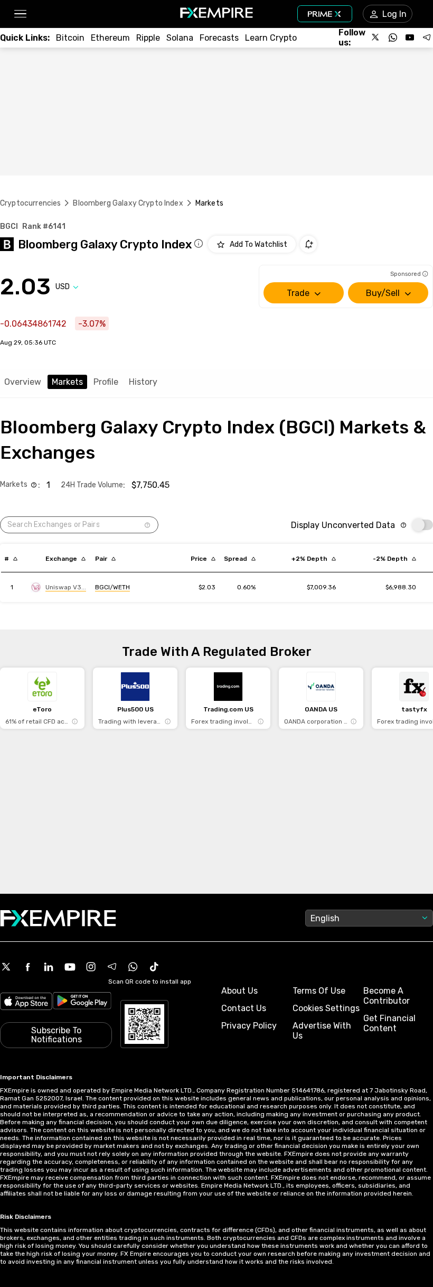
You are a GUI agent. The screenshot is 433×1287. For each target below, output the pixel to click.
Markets (67, 382)
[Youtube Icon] (69, 966)
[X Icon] (6, 966)
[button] (19, 14)
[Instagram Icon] (90, 966)
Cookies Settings (326, 1008)
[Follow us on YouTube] (409, 37)
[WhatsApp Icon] (133, 966)
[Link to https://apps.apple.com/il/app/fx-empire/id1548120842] (26, 1002)
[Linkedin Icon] (48, 966)
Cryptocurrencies (30, 203)
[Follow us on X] (376, 37)
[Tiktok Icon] (154, 966)
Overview (22, 382)
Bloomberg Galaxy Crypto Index (128, 203)
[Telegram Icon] (112, 966)
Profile (105, 382)
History (143, 382)
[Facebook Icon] (27, 966)
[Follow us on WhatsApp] (393, 37)
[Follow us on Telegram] (426, 37)
